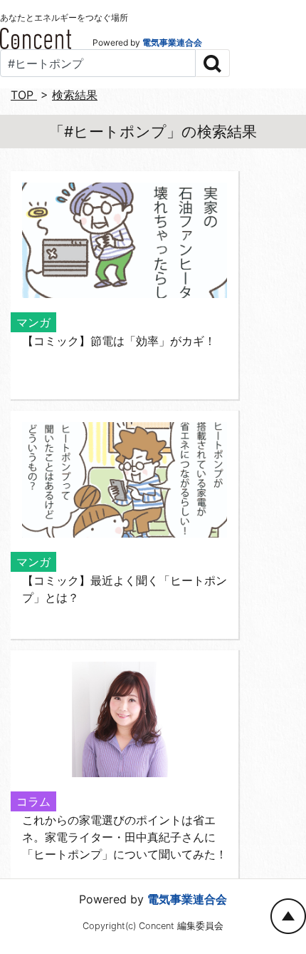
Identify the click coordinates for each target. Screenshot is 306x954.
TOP (24, 95)
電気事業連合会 (172, 42)
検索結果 (74, 95)
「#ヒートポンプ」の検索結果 (153, 131)
